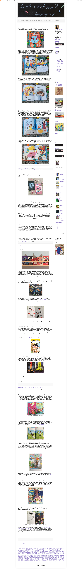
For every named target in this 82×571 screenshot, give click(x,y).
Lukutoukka (46, 556)
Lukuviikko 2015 (49, 556)
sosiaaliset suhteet (24, 560)
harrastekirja (38, 552)
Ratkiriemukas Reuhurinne (61, 186)
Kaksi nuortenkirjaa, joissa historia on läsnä (27, 171)
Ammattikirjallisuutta (56, 20)
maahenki (63, 556)
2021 (57, 52)
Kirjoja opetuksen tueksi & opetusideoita (41, 20)
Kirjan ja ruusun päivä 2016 (30, 554)
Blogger (46, 565)
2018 (57, 77)
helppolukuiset (42, 552)
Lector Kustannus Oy (25, 556)
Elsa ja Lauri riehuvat (22, 25)
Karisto (28, 553)
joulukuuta (58, 55)
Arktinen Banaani (27, 550)
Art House (30, 550)
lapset (53, 555)
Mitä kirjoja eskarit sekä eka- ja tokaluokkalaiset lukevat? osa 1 (31, 387)
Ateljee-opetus (50, 20)
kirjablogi (55, 553)
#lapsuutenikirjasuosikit (49, 548)
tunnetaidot (42, 169)
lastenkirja (35, 169)
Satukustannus (50, 559)
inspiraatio (55, 552)
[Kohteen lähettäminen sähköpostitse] (30, 168)
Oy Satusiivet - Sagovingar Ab (30, 558)
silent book (63, 559)
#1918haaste (20, 548)
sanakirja (30, 559)
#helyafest (30, 548)
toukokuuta (58, 71)
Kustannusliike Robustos (23, 555)
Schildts (58, 559)
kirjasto (39, 554)
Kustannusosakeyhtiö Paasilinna (37, 555)
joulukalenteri (19, 553)
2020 (57, 53)
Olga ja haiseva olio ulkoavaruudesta (43, 299)
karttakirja (30, 553)
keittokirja (36, 553)
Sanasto (32, 559)
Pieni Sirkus (38, 558)
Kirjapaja (37, 554)
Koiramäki (44, 554)
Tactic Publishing (36, 560)
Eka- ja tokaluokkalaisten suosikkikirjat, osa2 (27, 245)
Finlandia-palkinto (20, 552)
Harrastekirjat (27, 20)
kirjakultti (60, 553)
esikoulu (41, 551)
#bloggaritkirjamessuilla (25, 548)
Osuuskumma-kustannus (20, 558)
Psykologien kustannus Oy (46, 558)
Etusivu (35, 542)
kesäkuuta (58, 70)
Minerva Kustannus (26, 557)
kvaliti (51, 555)
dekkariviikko (20, 551)
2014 (57, 82)
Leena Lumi (58, 215)
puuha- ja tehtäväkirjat (52, 558)
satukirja (47, 559)
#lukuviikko (54, 548)
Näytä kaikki (62, 220)
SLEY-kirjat (19, 560)
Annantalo (24, 550)
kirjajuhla (57, 553)
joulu (63, 552)
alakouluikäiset (58, 549)
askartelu (35, 550)
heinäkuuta (58, 69)
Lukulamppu (57, 228)
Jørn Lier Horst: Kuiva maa (61, 194)
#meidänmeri (57, 548)
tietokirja (24, 561)
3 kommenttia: (27, 168)
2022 (57, 51)
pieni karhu (35, 558)
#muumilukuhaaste (61, 548)
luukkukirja (60, 556)
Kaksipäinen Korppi (24, 553)
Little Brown (35, 556)
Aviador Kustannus (54, 550)
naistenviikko (42, 557)
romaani (62, 558)
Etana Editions (62, 551)
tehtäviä (51, 560)
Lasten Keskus (56, 555)
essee (59, 551)
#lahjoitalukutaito (44, 548)
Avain (51, 550)
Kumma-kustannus (53, 554)
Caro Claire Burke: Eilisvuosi (61, 206)
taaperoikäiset (32, 560)
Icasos (50, 552)
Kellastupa (39, 553)
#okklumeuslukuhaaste (20, 549)
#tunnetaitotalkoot (23, 169)
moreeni (32, 557)
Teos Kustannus (59, 560)
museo (34, 557)
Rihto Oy (59, 558)
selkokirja (60, 559)
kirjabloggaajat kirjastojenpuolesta (49, 553)
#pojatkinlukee (28, 549)
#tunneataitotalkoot (45, 549)
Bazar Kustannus (58, 550)
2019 (57, 54)
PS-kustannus (41, 558)
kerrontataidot (41, 553)
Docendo (23, 551)
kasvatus (33, 553)
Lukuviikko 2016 (53, 556)
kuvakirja (32, 169)
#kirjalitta (32, 548)
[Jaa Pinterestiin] (33, 168)
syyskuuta (58, 59)
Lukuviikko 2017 (57, 556)
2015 (57, 81)
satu (45, 559)
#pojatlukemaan (32, 549)
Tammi (43, 560)
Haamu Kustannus (28, 552)
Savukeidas (56, 559)
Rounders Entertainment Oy (21, 559)
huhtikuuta (58, 72)
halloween (35, 552)
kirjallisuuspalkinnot (20, 554)
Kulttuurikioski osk (49, 554)
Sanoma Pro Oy (40, 559)
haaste (32, 552)
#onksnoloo (24, 549)
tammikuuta (58, 76)
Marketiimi (19, 557)
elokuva (35, 551)
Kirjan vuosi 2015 (34, 554)
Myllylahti (36, 557)
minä (30, 557)
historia (49, 552)
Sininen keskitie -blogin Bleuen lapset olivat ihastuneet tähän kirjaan (32, 337)
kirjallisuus (62, 553)
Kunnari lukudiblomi (58, 225)
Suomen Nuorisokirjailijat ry (59, 229)
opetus (58, 557)
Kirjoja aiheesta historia (21, 20)
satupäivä (53, 559)
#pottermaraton (36, 549)
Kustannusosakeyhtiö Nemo (30, 555)
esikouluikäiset (45, 551)
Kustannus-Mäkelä (28, 169)
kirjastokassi (41, 554)
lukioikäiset (40, 556)
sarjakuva (43, 559)
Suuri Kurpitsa (28, 560)
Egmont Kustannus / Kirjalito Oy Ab (28, 551)
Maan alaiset (31, 238)
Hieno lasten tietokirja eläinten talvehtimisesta (62, 178)
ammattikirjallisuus (20, 550)
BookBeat (63, 550)
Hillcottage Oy (45, 552)
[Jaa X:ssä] (31, 168)
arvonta (32, 550)
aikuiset (53, 549)
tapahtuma (45, 560)
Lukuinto (57, 226)
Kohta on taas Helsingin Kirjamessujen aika (61, 174)
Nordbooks (46, 557)
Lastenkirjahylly (58, 209)
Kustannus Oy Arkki (58, 554)
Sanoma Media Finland (35, 559)
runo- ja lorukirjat (26, 559)
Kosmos (46, 554)
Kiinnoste (44, 553)
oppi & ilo (62, 557)
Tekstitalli (56, 560)
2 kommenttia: (27, 241)
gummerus (24, 552)
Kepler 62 (34, 359)
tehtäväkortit (53, 560)
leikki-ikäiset (30, 556)
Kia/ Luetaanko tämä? (59, 29)
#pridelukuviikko (41, 549)
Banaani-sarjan (36, 506)
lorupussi (37, 556)
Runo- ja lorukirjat (32, 20)
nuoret (52, 557)
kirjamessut (25, 554)
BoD (61, 550)
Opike (60, 557)
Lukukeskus (57, 227)
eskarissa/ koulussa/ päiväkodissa (53, 551)
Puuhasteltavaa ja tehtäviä (28, 21)
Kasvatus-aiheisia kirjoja (21, 21)
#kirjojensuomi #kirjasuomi (40, 548)
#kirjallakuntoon (34, 548)
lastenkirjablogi (38, 169)
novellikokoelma (49, 557)
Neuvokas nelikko (34, 424)
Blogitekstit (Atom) (22, 543)
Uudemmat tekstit (20, 542)
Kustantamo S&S (43, 555)
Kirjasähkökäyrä (58, 192)
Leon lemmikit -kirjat (41, 424)
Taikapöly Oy (40, 560)
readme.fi (57, 558)
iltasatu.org (52, 552)
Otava (25, 558)
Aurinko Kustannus (48, 550)
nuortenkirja (55, 557)
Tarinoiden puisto (48, 560)
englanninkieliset (37, 551)
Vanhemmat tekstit (50, 542)
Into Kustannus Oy (59, 552)
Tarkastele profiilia (57, 39)
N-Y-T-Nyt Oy (39, 557)
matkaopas (22, 557)
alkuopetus (63, 549)
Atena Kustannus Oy (42, 550)
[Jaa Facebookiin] (32, 168)
